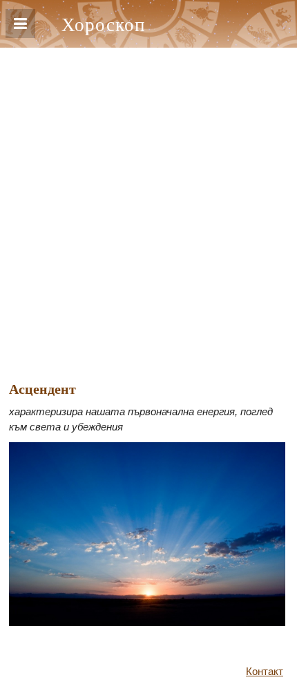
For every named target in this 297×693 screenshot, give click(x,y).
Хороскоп (103, 24)
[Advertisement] (148, 203)
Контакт (264, 671)
